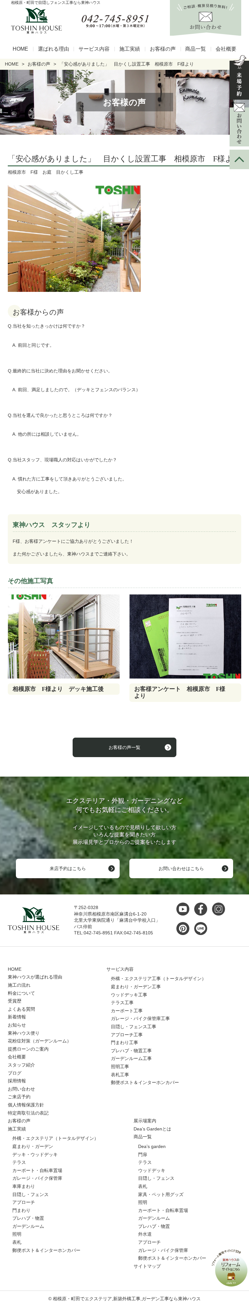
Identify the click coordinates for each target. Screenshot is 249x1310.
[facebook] (202, 909)
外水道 (145, 1234)
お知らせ (17, 1025)
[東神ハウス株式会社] (34, 21)
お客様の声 (163, 49)
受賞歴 (14, 1001)
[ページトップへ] (239, 159)
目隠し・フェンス (30, 1194)
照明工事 (120, 1066)
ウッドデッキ (151, 1170)
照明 (16, 1234)
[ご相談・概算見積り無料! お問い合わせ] (205, 32)
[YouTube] (184, 909)
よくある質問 (21, 1009)
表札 (16, 1242)
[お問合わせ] (239, 124)
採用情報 (17, 1080)
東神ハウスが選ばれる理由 (35, 976)
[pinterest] (184, 928)
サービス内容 (94, 49)
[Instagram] (220, 909)
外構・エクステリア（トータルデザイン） (55, 1138)
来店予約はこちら (68, 868)
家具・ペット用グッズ (161, 1194)
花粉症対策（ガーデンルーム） (39, 1040)
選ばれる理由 (53, 49)
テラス (19, 1162)
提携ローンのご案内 (28, 1049)
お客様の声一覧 (124, 747)
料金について (21, 993)
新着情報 (17, 1016)
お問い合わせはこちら (181, 868)
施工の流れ (19, 985)
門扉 (142, 1154)
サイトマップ (147, 1266)
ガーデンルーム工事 (131, 1058)
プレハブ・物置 (28, 1218)
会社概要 (226, 49)
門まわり (21, 1210)
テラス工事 (122, 1002)
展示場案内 (145, 1120)
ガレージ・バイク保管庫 (37, 1178)
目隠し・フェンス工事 (133, 1026)
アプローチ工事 (127, 1034)
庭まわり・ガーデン (32, 1146)
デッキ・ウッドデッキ (35, 1154)
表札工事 (120, 1074)
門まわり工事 (124, 1042)
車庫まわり (23, 1186)
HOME (20, 49)
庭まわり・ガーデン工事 (136, 986)
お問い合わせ (21, 1089)
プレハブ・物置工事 (131, 1050)
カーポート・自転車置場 (37, 1170)
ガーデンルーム (28, 1226)
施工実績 (129, 49)
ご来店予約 (19, 1096)
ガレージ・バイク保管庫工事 (140, 1018)
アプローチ (23, 1202)
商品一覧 (195, 49)
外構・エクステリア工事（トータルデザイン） (158, 978)
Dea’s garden (152, 1146)
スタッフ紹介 (21, 1064)
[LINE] (202, 928)
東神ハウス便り (24, 1033)
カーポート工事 (127, 1010)
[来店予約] (239, 77)
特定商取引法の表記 (28, 1113)
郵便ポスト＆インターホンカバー (145, 1082)
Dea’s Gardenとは (152, 1128)
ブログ (14, 1073)
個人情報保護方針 (26, 1104)
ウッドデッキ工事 (129, 994)
